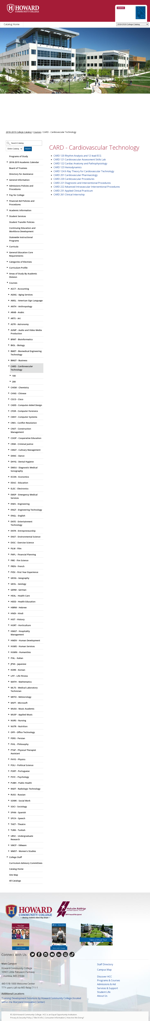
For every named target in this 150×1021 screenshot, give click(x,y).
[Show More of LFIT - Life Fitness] (8, 675)
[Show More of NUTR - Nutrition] (8, 726)
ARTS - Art (16, 318)
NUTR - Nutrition (19, 726)
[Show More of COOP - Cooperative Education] (8, 437)
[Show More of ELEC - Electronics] (8, 488)
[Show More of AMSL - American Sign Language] (8, 300)
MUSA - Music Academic (22, 708)
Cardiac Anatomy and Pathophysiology (80, 163)
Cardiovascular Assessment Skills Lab (80, 159)
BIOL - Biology (18, 345)
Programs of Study (18, 156)
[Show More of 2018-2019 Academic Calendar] (7, 162)
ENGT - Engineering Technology (26, 509)
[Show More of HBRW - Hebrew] (8, 607)
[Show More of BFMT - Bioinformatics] (8, 339)
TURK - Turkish (18, 830)
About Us (102, 995)
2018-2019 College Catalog (18, 132)
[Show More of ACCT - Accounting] (8, 288)
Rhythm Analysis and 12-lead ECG (77, 155)
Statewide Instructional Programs (21, 239)
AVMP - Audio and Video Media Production (26, 332)
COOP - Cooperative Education (26, 438)
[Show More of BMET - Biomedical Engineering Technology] (8, 350)
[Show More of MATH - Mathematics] (8, 681)
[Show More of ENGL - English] (8, 515)
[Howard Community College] (23, 8)
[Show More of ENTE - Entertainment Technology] (8, 521)
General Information (19, 179)
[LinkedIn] (58, 954)
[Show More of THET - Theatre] (8, 824)
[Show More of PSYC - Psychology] (8, 776)
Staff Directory (105, 964)
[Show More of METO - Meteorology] (8, 696)
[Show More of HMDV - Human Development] (8, 640)
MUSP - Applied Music (22, 714)
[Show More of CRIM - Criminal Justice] (8, 443)
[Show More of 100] (10, 375)
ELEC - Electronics (19, 488)
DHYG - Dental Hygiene (22, 461)
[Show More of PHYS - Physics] (8, 759)
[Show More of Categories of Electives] (7, 261)
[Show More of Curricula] (7, 246)
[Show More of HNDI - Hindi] (8, 613)
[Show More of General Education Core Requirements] (7, 252)
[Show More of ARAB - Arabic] (8, 312)
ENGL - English (18, 515)
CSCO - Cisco (17, 399)
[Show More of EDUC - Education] (8, 482)
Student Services (17, 216)
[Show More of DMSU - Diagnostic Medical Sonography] (8, 467)
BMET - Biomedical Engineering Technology (26, 353)
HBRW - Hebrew (19, 607)
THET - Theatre (18, 824)
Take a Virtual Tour (98, 939)
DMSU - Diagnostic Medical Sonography (24, 469)
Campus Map (104, 969)
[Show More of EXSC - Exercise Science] (8, 542)
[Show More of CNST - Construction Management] (8, 428)
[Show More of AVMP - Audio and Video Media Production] (8, 329)
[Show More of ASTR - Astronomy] (8, 324)
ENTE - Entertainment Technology (21, 523)
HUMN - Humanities (21, 652)
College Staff (15, 857)
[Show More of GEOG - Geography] (8, 577)
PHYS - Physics (18, 759)
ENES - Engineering (20, 503)
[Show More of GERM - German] (8, 589)
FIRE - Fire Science (19, 560)
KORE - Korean (18, 669)
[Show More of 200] (10, 381)
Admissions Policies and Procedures (21, 187)
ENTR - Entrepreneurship (23, 530)
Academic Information (20, 210)
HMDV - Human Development (25, 640)
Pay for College (16, 195)
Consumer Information (55, 1017)
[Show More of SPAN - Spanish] (8, 812)
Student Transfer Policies (21, 222)
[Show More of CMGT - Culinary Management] (8, 449)
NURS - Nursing (18, 720)
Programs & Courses (108, 980)
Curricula (13, 246)
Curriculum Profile (18, 267)
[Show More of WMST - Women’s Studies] (8, 850)
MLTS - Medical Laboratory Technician (24, 689)
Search (28, 149)
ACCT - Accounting (20, 288)
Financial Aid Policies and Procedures (21, 203)
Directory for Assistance (21, 174)
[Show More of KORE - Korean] (8, 669)
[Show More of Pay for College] (7, 194)
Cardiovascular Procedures (74, 179)
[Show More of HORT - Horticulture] (8, 625)
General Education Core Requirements (21, 254)
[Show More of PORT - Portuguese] (8, 770)
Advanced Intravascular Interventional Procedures (87, 186)
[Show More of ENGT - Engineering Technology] (8, 509)
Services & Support (107, 988)
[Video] (52, 954)
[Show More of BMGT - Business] (8, 360)
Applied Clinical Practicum (73, 190)
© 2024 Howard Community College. (26, 1014)
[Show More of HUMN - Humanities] (8, 652)
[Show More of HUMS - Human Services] (8, 646)
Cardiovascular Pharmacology (76, 175)
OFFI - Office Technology (23, 732)
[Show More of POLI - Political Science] (8, 765)
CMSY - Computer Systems (24, 417)
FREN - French (17, 566)
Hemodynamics (68, 167)
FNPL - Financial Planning (23, 554)
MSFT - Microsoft (19, 702)
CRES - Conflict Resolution (24, 422)
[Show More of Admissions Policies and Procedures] (7, 185)
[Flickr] (65, 954)
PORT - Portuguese (20, 771)
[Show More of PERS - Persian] (8, 738)
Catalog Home (11, 24)
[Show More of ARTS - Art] (8, 318)
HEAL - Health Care (20, 595)
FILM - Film (16, 548)
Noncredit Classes (59, 948)
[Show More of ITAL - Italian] (8, 657)
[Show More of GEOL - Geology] (8, 583)
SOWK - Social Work (20, 800)
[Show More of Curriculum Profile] (7, 267)
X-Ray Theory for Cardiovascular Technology (84, 171)
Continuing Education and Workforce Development (22, 230)
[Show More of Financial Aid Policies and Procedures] (7, 200)
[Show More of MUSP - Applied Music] (8, 714)
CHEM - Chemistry (20, 387)
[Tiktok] (72, 954)
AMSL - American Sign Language (27, 300)
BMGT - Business (19, 360)
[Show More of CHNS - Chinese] (8, 393)
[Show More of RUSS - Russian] (8, 794)
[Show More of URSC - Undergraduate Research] (8, 835)
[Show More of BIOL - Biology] (8, 345)
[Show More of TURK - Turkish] (8, 829)
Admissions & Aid (106, 984)
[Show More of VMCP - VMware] (8, 845)
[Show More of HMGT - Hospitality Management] (8, 630)
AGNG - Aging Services (22, 294)
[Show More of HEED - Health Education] (8, 601)
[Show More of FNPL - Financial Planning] (8, 554)
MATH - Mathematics (21, 681)
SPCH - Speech (18, 818)
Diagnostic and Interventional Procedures (82, 183)
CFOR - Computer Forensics (24, 411)
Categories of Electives (20, 261)
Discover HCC (104, 976)
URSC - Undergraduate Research (22, 838)
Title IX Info (38, 1017)
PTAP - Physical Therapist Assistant (23, 752)
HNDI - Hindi (17, 613)
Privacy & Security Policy (21, 1017)
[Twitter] (32, 954)
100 (14, 375)
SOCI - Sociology (19, 806)
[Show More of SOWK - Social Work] (8, 800)
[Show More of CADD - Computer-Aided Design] (8, 404)
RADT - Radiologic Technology (25, 788)
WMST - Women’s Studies (23, 851)
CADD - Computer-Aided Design (26, 405)
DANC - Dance (17, 455)
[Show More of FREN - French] (8, 566)
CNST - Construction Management (21, 430)
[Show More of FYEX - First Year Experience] (8, 571)
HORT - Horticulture (21, 625)
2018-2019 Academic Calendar (24, 162)
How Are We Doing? (75, 1017)
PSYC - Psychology (20, 777)
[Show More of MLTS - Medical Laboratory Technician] (8, 687)
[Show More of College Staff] (7, 856)
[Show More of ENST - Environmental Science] (8, 536)
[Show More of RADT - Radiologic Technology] (8, 788)
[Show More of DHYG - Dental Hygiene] (8, 461)
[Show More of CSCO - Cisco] (8, 399)
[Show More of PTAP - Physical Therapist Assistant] (8, 749)
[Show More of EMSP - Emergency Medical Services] (8, 494)
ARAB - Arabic (17, 312)
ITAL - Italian (17, 658)
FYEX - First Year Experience (24, 572)
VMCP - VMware (19, 845)
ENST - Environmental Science (25, 536)
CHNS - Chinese (18, 393)
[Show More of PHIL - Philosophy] (8, 743)
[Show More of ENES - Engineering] (8, 503)
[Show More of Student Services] (7, 216)
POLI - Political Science (22, 765)
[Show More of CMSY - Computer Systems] (8, 416)
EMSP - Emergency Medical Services (24, 496)
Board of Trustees (18, 168)
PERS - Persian (18, 738)
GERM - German (18, 589)
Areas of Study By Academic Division (23, 275)
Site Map (13, 874)
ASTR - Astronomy (20, 324)
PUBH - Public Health (21, 782)
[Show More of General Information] (7, 179)
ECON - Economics (20, 476)
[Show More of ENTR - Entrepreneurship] (8, 530)
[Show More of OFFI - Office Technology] (8, 732)
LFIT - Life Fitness (19, 675)
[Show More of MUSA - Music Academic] (8, 708)
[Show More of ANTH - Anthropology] (8, 306)
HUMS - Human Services (23, 646)
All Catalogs (15, 880)
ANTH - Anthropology (21, 306)
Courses (37, 132)
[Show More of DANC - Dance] (8, 455)
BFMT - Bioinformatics (22, 339)
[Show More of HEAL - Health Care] (8, 595)
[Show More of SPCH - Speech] (8, 818)
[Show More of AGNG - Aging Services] (8, 294)
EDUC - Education (19, 482)
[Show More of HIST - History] (8, 619)
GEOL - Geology (18, 584)
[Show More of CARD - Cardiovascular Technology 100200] (8, 366)
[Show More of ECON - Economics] (8, 476)
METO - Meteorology (21, 697)
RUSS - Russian (18, 794)
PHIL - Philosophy (20, 744)
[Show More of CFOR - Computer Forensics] (8, 410)
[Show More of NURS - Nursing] (8, 720)
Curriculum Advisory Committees (25, 863)
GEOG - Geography (20, 578)
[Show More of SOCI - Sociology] (8, 806)
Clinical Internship (69, 194)
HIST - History (18, 619)
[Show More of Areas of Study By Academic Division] (7, 273)
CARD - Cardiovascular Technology (22, 368)
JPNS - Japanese (18, 664)
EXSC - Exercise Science (22, 542)
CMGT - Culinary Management (26, 449)
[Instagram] (45, 954)
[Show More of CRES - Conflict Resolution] (8, 422)
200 (14, 381)
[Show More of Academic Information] (7, 210)
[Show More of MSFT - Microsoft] (8, 702)
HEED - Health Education (23, 601)
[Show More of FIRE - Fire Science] (8, 560)
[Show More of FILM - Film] (8, 548)
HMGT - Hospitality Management (20, 633)
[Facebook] (39, 954)
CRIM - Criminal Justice (22, 444)
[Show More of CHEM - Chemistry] (8, 387)
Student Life (103, 992)
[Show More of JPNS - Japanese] (8, 663)
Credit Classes (20, 948)
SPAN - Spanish (18, 812)
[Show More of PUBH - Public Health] (8, 782)
